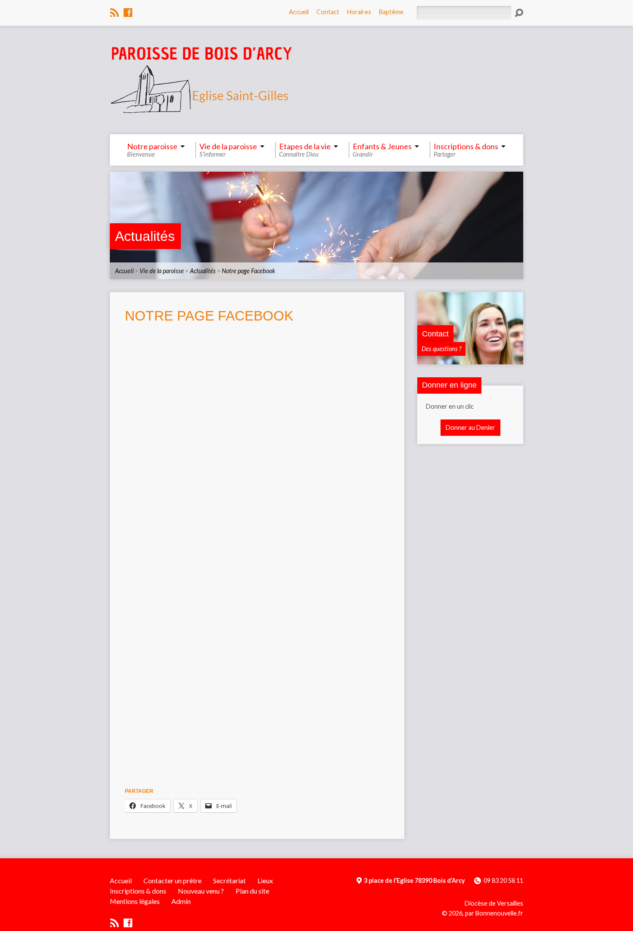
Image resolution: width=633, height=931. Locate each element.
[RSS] (114, 12)
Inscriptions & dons (138, 891)
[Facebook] (128, 12)
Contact (327, 11)
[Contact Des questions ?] (470, 360)
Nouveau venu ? (201, 891)
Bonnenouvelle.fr (499, 913)
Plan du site (252, 891)
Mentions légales (135, 901)
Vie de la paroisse (162, 270)
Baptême (391, 11)
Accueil (299, 11)
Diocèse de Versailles (494, 903)
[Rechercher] (519, 13)
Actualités (145, 236)
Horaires (359, 11)
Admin (181, 901)
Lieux (265, 880)
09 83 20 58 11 (503, 880)
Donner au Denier (470, 427)
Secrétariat (229, 880)
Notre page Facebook (248, 270)
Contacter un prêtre (172, 880)
